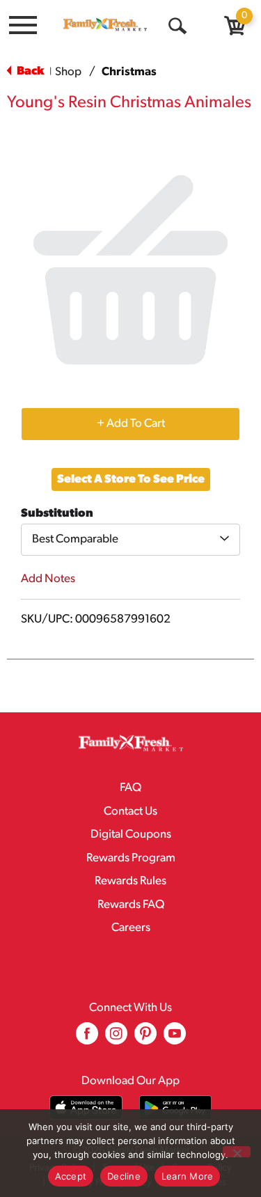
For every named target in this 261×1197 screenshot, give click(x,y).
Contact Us (130, 811)
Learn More (187, 1176)
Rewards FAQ (130, 905)
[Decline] (237, 1151)
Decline (124, 1176)
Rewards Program (130, 858)
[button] (130, 423)
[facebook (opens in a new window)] (87, 1039)
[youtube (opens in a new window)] (175, 1039)
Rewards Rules (130, 881)
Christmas (129, 72)
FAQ (130, 788)
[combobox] (130, 539)
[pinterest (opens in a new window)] (145, 1039)
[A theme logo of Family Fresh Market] (105, 24)
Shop (68, 72)
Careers (130, 928)
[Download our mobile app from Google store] (175, 1107)
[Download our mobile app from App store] (85, 1107)
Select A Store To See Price (131, 479)
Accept (71, 1176)
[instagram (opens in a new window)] (116, 1039)
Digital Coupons (130, 834)
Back (29, 71)
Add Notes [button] (48, 579)
